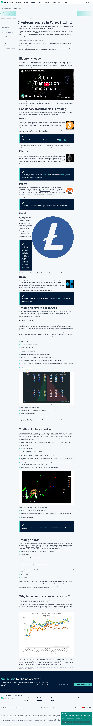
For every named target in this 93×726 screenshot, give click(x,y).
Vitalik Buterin (41, 155)
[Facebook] (50, 707)
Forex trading (23, 48)
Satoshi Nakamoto (53, 122)
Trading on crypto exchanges (8, 48)
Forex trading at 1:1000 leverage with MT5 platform (13, 695)
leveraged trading (28, 316)
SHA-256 (27, 230)
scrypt (21, 230)
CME (60, 543)
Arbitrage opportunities (26, 367)
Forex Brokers (18, 2)
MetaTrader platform (36, 462)
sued (59, 298)
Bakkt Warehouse (54, 545)
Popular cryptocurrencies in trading (8, 33)
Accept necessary (67, 722)
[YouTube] (42, 707)
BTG (65, 139)
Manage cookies (78, 722)
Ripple (5, 45)
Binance (37, 546)
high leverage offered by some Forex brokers (38, 326)
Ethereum (6, 38)
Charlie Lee (26, 220)
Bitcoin (5, 36)
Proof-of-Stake (65, 174)
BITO (41, 586)
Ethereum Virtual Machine (39, 161)
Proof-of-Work (45, 174)
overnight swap (24, 451)
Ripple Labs (49, 282)
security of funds (51, 105)
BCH (60, 139)
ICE (64, 543)
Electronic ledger (5, 30)
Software (60, 2)
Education (54, 2)
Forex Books (40, 2)
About (66, 2)
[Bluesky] (53, 707)
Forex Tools (26, 2)
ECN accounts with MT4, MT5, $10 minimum (11, 8)
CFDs (49, 434)
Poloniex (21, 313)
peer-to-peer (32, 32)
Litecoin (6, 43)
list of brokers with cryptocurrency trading (39, 527)
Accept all (87, 722)
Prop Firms (33, 2)
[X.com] (48, 708)
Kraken (25, 313)
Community (47, 2)
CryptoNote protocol (45, 190)
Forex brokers (22, 433)
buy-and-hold (26, 668)
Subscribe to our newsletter (83, 684)
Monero (5, 41)
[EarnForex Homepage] (7, 2)
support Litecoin (36, 272)
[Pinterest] (45, 707)
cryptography (50, 28)
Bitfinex (69, 311)
